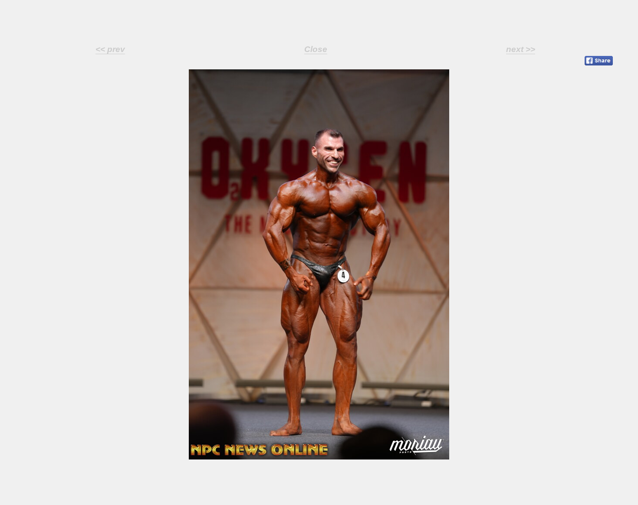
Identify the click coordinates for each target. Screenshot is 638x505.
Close (315, 49)
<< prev (110, 49)
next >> (520, 49)
